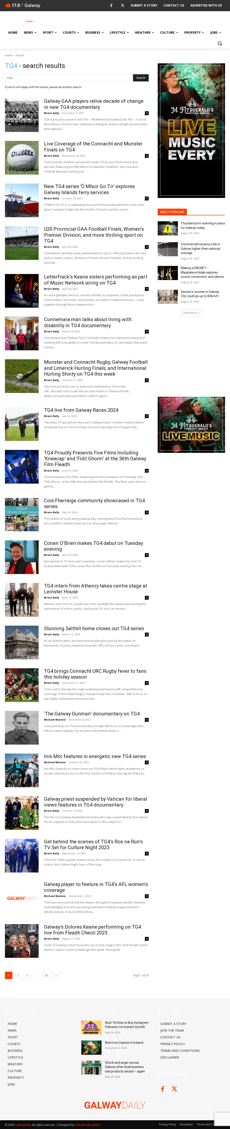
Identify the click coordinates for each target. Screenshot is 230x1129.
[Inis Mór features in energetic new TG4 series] (22, 770)
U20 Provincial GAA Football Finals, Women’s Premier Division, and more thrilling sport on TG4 (94, 235)
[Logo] (31, 21)
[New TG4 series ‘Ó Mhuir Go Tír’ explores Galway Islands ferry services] (22, 200)
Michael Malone (55, 719)
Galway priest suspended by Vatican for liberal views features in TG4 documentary (95, 802)
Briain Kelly (51, 113)
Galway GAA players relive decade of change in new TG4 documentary (94, 104)
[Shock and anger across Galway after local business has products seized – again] (91, 1068)
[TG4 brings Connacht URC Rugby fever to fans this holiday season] (22, 685)
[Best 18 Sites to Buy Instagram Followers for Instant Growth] (91, 1028)
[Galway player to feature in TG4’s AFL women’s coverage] (22, 898)
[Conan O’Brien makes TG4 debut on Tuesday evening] (22, 557)
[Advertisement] (191, 355)
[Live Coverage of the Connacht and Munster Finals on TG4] (22, 158)
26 (46, 975)
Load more (190, 313)
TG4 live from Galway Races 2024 (81, 410)
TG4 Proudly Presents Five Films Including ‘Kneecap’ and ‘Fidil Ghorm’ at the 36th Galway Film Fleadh (95, 458)
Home (9, 55)
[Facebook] (111, 6)
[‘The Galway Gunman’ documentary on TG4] (22, 728)
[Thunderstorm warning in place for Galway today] (168, 228)
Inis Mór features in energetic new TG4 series (95, 756)
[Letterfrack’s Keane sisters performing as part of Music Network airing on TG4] (22, 291)
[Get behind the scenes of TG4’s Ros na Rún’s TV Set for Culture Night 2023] (22, 856)
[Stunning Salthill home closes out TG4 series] (22, 642)
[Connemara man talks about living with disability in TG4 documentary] (22, 333)
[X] (122, 6)
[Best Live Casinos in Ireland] (91, 1048)
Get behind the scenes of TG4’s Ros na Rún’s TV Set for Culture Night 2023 (93, 844)
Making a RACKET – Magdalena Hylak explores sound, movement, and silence (202, 272)
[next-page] (56, 975)
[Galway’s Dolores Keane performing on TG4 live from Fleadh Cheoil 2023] (22, 941)
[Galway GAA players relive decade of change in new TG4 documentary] (22, 115)
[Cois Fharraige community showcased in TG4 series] (22, 514)
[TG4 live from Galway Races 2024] (22, 424)
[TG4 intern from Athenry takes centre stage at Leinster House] (22, 600)
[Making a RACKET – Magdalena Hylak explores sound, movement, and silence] (168, 273)
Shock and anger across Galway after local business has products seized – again (125, 1067)
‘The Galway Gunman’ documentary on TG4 (92, 714)
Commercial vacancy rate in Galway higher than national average (200, 248)
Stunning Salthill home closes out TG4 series (94, 628)
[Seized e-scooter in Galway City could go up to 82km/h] (168, 297)
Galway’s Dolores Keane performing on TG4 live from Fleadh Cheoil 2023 (92, 930)
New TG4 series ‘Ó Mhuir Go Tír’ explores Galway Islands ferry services (89, 189)
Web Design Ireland (87, 1125)
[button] (219, 43)
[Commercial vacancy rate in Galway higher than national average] (168, 249)
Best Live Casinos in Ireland (124, 1042)
